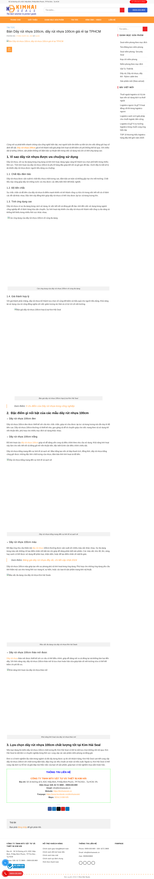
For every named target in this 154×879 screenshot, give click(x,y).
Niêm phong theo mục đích (131, 64)
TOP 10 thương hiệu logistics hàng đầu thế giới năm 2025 (132, 136)
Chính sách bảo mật (50, 855)
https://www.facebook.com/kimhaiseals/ (63, 794)
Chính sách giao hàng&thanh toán (56, 849)
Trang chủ (15, 20)
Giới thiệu (33, 20)
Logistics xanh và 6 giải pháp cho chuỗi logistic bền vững (132, 117)
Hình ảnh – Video (93, 20)
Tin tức (74, 20)
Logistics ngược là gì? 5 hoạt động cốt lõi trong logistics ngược (132, 108)
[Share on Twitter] (54, 809)
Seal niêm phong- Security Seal (131, 53)
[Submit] (122, 10)
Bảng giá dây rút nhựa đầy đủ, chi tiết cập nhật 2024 (49, 560)
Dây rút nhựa (12, 658)
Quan (37, 36)
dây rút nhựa (37, 548)
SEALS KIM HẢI (61, 797)
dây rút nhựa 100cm (29, 443)
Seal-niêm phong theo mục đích (133, 42)
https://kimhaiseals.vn (63, 791)
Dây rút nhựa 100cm (26, 148)
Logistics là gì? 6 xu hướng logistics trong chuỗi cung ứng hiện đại (133, 127)
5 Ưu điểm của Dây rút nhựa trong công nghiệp (50, 406)
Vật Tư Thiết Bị (126, 69)
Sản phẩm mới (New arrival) (132, 81)
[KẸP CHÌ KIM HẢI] (22, 10)
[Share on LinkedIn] (67, 809)
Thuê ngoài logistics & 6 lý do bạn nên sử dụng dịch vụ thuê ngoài (132, 97)
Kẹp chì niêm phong (128, 59)
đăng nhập (22, 827)
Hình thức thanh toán (51, 862)
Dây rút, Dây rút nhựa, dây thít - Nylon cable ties (131, 75)
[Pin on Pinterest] (63, 809)
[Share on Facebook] (50, 809)
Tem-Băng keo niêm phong (131, 47)
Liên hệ (112, 20)
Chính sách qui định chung (53, 858)
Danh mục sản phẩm (54, 20)
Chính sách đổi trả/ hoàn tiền (54, 852)
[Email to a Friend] (59, 809)
